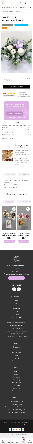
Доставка (10, 174)
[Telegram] (13, 3)
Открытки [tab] (9, 201)
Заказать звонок (16, 278)
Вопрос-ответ (16, 317)
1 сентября (16, 374)
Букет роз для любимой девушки (16, 407)
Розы (16, 355)
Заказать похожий (16, 86)
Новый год (16, 388)
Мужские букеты (16, 404)
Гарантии (16, 320)
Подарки (16, 347)
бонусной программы (22, 117)
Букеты (16, 350)
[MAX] (21, 3)
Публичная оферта (16, 328)
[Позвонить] (29, 3)
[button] (28, 222)
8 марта (16, 371)
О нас (16, 300)
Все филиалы (16, 268)
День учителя (16, 391)
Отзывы (16, 314)
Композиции (16, 352)
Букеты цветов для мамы (16, 412)
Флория (4, 434)
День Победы (16, 382)
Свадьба (16, 358)
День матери (16, 380)
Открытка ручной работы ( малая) (24, 234)
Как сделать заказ (16, 334)
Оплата (16, 311)
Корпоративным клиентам (16, 322)
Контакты (16, 306)
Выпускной (16, 385)
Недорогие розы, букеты (16, 410)
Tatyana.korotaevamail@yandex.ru (16, 274)
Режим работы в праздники (17, 336)
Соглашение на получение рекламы (17, 331)
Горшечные (16, 361)
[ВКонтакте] (17, 3)
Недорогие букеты (16, 401)
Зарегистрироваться (14, 113)
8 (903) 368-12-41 (17, 271)
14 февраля (16, 377)
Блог (16, 303)
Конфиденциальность (16, 325)
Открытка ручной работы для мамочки (9, 234)
